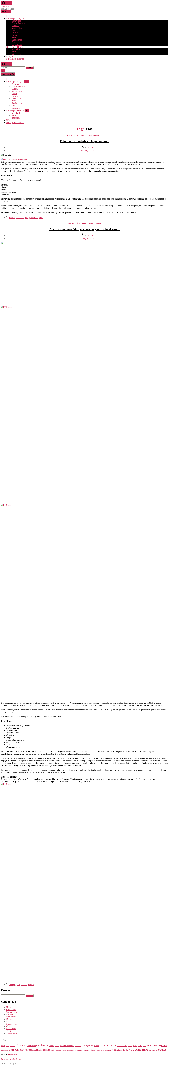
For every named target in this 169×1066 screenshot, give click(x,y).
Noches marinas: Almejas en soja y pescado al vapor (84, 229)
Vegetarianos (17, 44)
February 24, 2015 (88, 150)
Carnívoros (16, 21)
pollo (53, 1049)
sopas (98, 1050)
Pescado (45, 1049)
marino (140, 1046)
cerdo (51, 1045)
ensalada (120, 1046)
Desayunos (16, 35)
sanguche (89, 1050)
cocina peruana (67, 1045)
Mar (26, 217)
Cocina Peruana (18, 23)
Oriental (15, 33)
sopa (94, 1050)
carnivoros (42, 1045)
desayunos (88, 1045)
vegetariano (107, 1050)
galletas (130, 1046)
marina (24, 984)
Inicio (8, 16)
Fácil (14, 52)
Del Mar (15, 25)
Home (8, 1007)
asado (7, 1046)
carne (33, 1046)
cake (29, 1045)
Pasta (30, 1049)
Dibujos (9, 56)
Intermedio (16, 54)
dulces (104, 1045)
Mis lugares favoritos (15, 59)
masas (164, 1045)
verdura (152, 1050)
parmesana (33, 217)
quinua (73, 1050)
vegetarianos (120, 1049)
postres (64, 1050)
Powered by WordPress (11, 1059)
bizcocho (21, 1045)
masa (144, 1046)
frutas (125, 1046)
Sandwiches (17, 40)
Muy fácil (16, 49)
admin (90, 147)
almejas (12, 984)
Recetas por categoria (15, 18)
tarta (102, 1050)
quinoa (68, 1050)
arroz (3, 1046)
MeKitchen (5, 6)
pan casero (20, 1049)
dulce (96, 1045)
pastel (35, 1050)
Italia (14, 37)
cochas (12, 217)
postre (58, 1050)
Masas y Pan (17, 28)
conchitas (20, 217)
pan (11, 1049)
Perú (41, 217)
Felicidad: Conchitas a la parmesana (84, 141)
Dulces (14, 30)
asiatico (12, 1046)
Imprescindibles (95, 135)
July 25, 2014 (88, 238)
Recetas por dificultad (15, 47)
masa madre (154, 1045)
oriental (31, 984)
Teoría (14, 42)
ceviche (57, 1046)
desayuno (78, 1046)
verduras (161, 1049)
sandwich (81, 1049)
